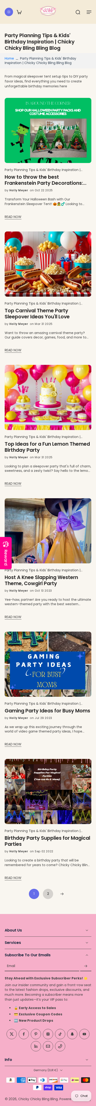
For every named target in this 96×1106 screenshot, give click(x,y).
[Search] (78, 12)
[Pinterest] (36, 1034)
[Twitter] (12, 1034)
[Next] (62, 894)
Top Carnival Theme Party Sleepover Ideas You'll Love (37, 314)
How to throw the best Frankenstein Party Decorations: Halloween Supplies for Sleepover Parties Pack (45, 180)
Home (9, 58)
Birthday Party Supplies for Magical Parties (47, 841)
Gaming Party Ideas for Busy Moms (47, 711)
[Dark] (9, 12)
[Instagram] (48, 1034)
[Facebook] (24, 1034)
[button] (89, 12)
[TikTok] (60, 1034)
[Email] (48, 1046)
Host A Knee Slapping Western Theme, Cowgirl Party (41, 580)
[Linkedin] (36, 1046)
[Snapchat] (72, 1034)
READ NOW (13, 216)
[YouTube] (84, 1034)
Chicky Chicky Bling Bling (38, 1099)
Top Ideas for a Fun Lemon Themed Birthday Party (47, 447)
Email (11, 966)
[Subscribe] (85, 966)
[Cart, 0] (19, 12)
